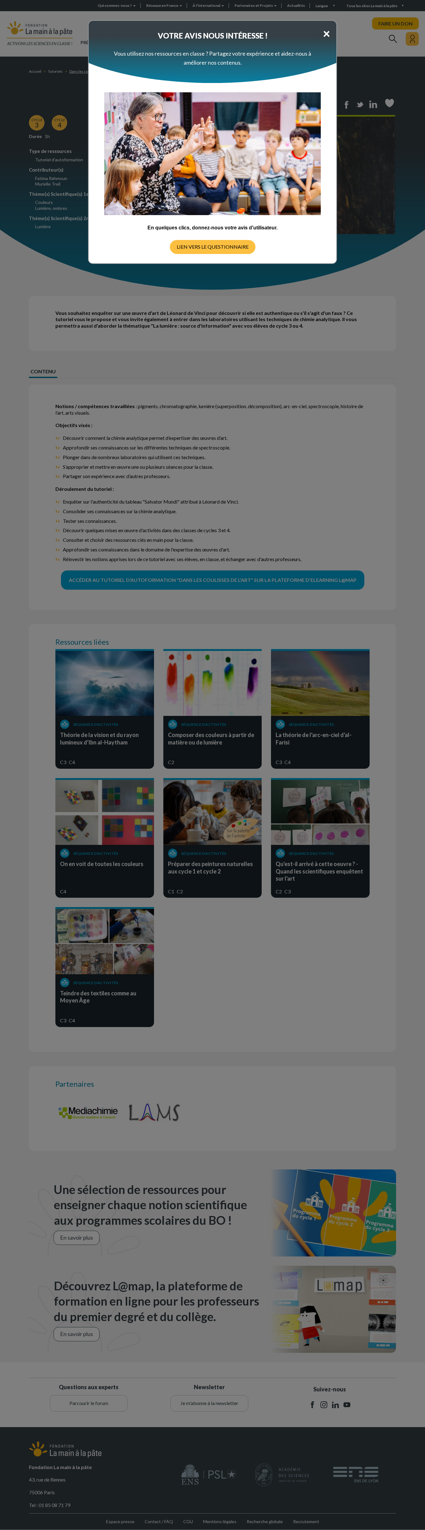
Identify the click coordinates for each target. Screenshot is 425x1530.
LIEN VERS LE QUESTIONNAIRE (213, 247)
